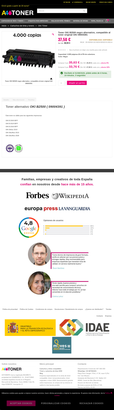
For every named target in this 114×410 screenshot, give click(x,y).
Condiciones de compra (44, 309)
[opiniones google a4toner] (57, 240)
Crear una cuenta (105, 2)
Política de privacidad (10, 309)
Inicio (4, 26)
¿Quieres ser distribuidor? (94, 309)
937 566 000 (66, 2)
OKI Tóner (42, 26)
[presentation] (6, 99)
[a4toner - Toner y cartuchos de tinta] (17, 12)
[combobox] (62, 11)
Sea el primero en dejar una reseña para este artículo (88, 50)
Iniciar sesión (91, 2)
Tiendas (108, 309)
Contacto (100, 316)
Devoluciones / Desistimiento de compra (69, 309)
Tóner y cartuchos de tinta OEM (51, 371)
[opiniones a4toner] (57, 269)
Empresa (108, 316)
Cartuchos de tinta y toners (22, 26)
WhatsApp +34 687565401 (87, 371)
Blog (41, 373)
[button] (53, 36)
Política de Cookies (26, 309)
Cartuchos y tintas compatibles (50, 369)
